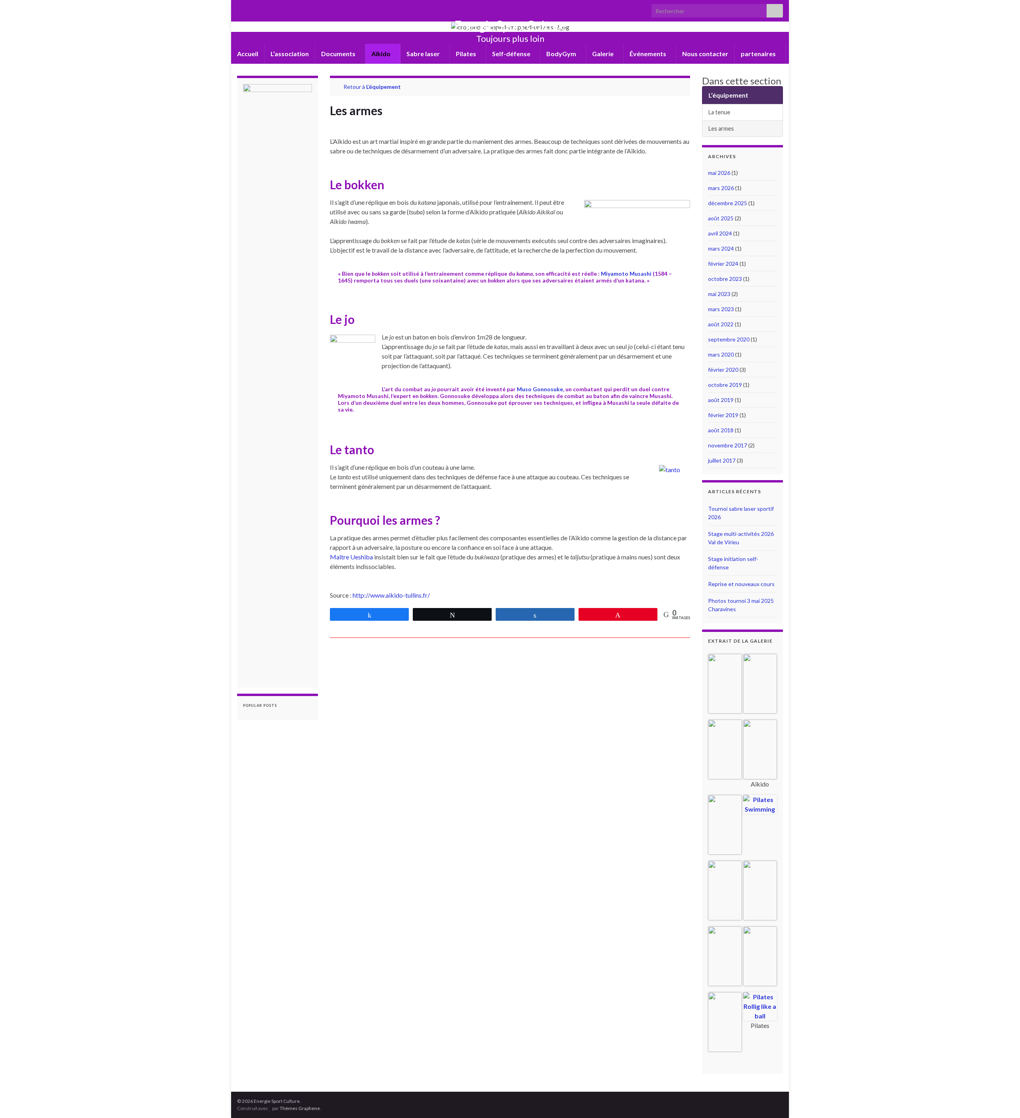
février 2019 (723, 415)
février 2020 (723, 369)
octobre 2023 (725, 278)
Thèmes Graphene (300, 1108)
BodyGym (561, 53)
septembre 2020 (728, 339)
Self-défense (512, 53)
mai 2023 (719, 293)
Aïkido (381, 53)
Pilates (466, 53)
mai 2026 (719, 172)
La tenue (719, 112)
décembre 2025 (727, 203)
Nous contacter (705, 53)
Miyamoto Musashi (626, 273)
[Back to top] (1002, 1100)
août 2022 (721, 324)
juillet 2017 (722, 460)
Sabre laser (423, 53)
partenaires (759, 53)
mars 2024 (721, 248)
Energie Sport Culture (510, 25)
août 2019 (721, 399)
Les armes (721, 128)
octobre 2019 (725, 384)
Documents (339, 53)
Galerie (603, 53)
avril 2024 (720, 233)
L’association (290, 53)
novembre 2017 (727, 445)
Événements (648, 53)
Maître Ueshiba (352, 557)
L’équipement (383, 86)
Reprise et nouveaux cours (741, 584)
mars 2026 (721, 187)
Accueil (247, 53)
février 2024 (723, 263)
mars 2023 (721, 309)
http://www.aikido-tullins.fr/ (391, 595)
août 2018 (721, 430)
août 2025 (721, 218)
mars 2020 (721, 354)
